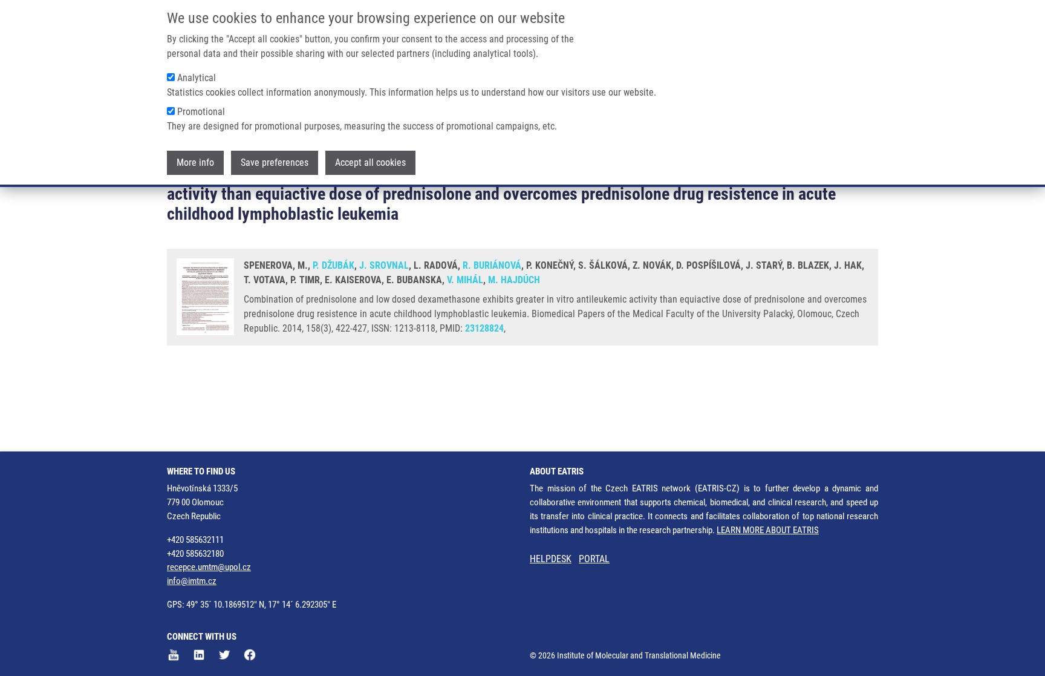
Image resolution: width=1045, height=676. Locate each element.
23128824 (484, 328)
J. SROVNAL (384, 265)
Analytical (196, 78)
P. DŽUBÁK (333, 265)
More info (195, 162)
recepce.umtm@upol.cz (209, 567)
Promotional (201, 111)
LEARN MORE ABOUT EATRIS (768, 530)
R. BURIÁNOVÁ (492, 265)
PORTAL (594, 559)
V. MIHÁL (465, 280)
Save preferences (274, 162)
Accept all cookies (370, 162)
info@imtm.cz (191, 581)
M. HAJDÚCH (514, 280)
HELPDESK (550, 559)
